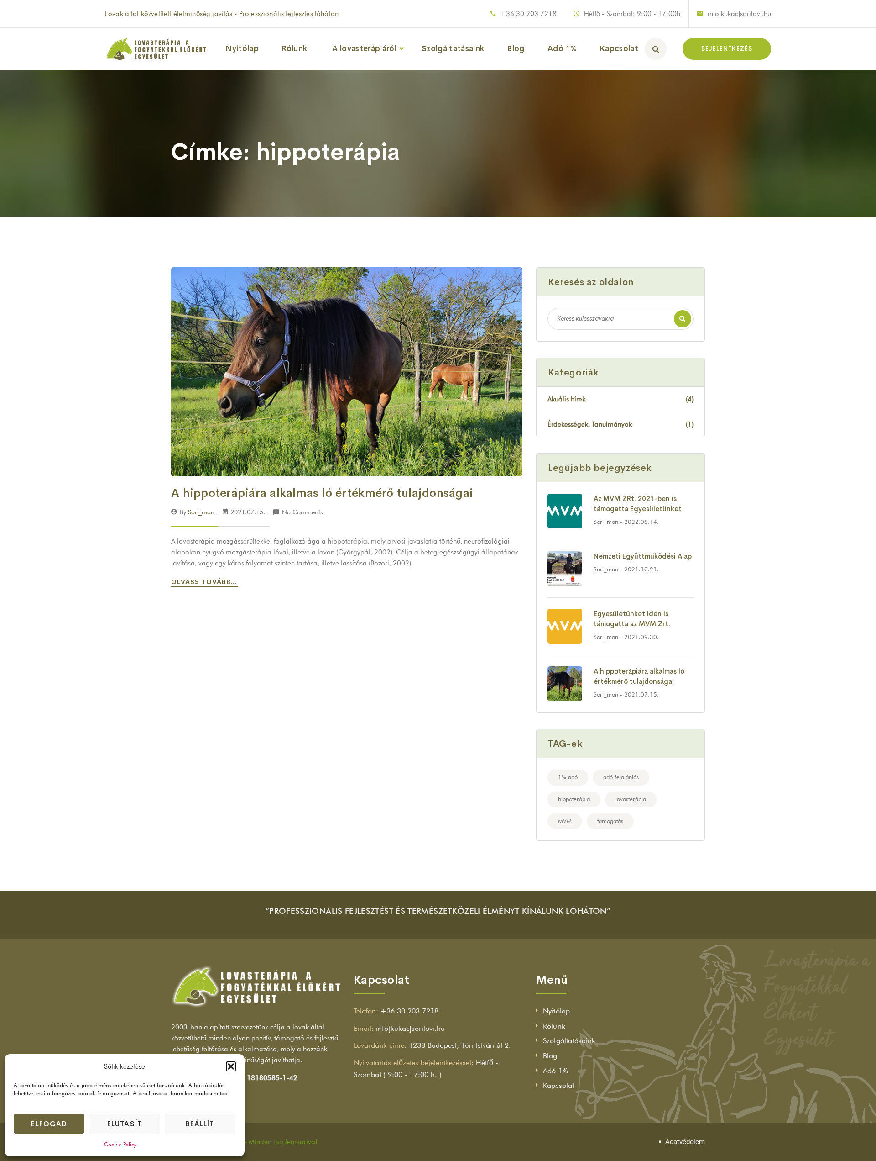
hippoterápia (574, 798)
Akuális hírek (621, 399)
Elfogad (49, 1123)
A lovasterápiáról (364, 48)
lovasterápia (630, 798)
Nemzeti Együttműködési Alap (643, 556)
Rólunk (294, 48)
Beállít (200, 1123)
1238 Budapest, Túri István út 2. (460, 1045)
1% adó (568, 777)
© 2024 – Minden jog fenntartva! (266, 1142)
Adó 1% (562, 48)
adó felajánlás (621, 777)
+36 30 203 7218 (528, 14)
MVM (565, 820)
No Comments (302, 512)
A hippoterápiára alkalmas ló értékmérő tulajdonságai (322, 493)
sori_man (201, 512)
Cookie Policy (120, 1144)
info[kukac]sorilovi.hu (739, 14)
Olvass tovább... (205, 582)
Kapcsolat (619, 48)
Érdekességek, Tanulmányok (621, 424)
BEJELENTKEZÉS (726, 49)
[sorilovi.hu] (156, 49)
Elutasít (124, 1123)
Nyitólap (242, 48)
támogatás (610, 820)
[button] (230, 1066)
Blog (515, 48)
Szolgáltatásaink (453, 48)
